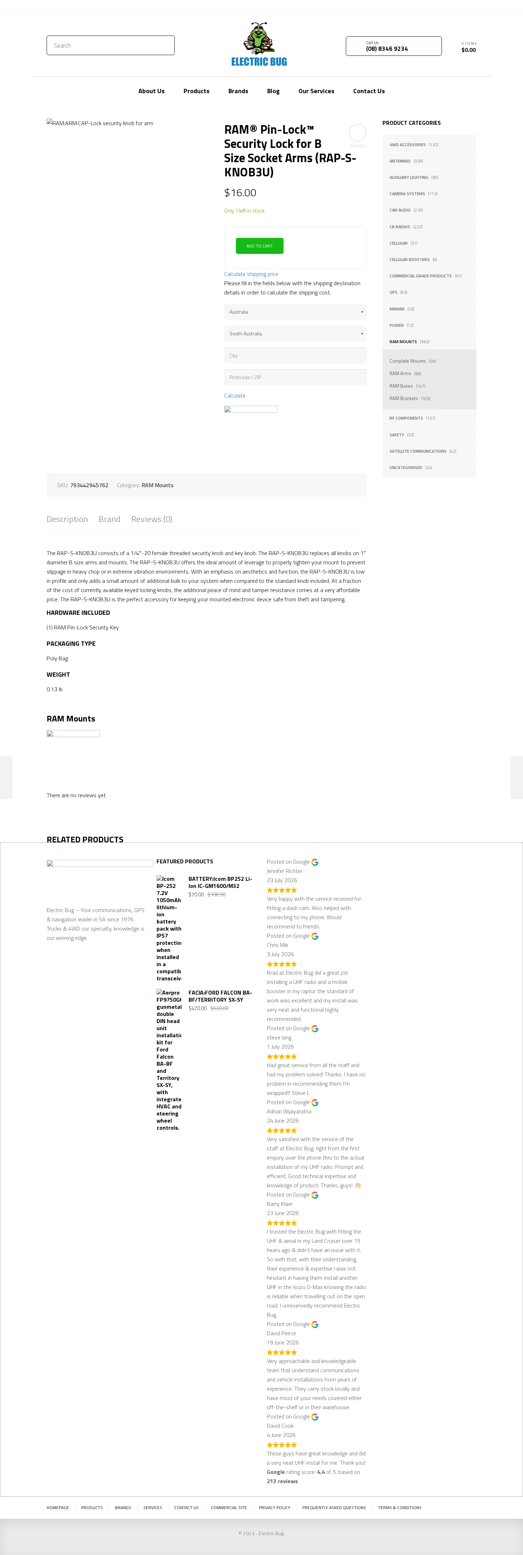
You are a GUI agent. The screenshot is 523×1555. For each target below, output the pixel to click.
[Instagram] (471, 7)
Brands (123, 1507)
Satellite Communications (418, 451)
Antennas (400, 161)
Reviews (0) (151, 519)
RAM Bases (401, 385)
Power (397, 325)
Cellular (399, 243)
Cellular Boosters (410, 259)
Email (384, 919)
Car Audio (400, 210)
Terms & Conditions (400, 1507)
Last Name (439, 884)
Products (92, 1507)
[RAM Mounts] (251, 432)
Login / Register (413, 8)
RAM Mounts (403, 341)
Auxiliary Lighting (409, 177)
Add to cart (260, 246)
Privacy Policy (274, 1507)
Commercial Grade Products (421, 275)
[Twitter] (449, 7)
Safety (397, 434)
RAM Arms (400, 373)
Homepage (58, 1507)
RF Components (406, 418)
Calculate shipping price (251, 274)
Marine (397, 308)
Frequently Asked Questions (334, 1507)
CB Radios (400, 226)
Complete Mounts (408, 360)
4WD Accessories (408, 144)
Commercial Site (229, 1507)
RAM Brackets (404, 398)
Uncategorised (406, 467)
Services (152, 1507)
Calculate (234, 395)
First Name (390, 884)
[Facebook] (460, 7)
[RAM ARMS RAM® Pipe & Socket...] (517, 777)
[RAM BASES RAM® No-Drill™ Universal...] (6, 777)
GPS (393, 292)
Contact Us (62, 8)
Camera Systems (407, 193)
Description (67, 519)
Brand (110, 519)
